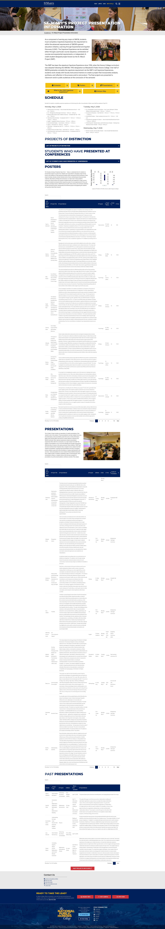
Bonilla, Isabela (47, 412)
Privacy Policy (86, 926)
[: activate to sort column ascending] (119, 472)
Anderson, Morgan (48, 579)
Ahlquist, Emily (47, 540)
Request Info (86, 896)
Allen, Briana (47, 277)
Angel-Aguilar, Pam (47, 305)
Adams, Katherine (47, 794)
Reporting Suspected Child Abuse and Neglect (68, 927)
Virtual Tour (85, 914)
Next (118, 421)
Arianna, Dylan (47, 328)
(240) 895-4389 (48, 882)
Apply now (121, 896)
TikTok (97, 918)
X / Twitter (97, 913)
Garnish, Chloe (47, 806)
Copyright (80, 926)
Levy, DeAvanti (47, 833)
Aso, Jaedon (47, 611)
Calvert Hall (47, 885)
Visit (95, 3)
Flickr (96, 920)
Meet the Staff (48, 880)
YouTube (97, 914)
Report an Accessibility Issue (109, 926)
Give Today (85, 918)
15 (114, 767)
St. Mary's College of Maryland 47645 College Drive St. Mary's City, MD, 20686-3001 (84, 909)
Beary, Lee (48, 683)
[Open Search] (116, 4)
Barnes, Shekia (47, 378)
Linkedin (97, 916)
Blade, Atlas (47, 396)
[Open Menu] (119, 4)
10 (114, 421)
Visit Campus (104, 896)
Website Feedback (114, 927)
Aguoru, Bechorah (48, 225)
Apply (100, 3)
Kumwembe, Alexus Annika (48, 823)
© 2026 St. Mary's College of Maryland (58, 926)
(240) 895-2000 (84, 911)
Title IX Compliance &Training (96, 926)
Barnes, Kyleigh (47, 363)
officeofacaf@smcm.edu (51, 883)
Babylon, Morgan (47, 655)
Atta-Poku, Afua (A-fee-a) (48, 634)
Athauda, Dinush (47, 344)
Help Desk (107, 927)
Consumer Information (71, 926)
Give (104, 3)
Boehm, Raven (47, 748)
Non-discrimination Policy (52, 927)
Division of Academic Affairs (51, 878)
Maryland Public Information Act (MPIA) (96, 927)
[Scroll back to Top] (161, 925)
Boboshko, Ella (48, 713)
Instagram (97, 911)
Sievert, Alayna (47, 849)
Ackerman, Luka (48, 498)
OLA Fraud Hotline (82, 927)
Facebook (97, 909)
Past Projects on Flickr (81, 868)
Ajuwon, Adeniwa (47, 255)
